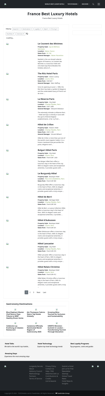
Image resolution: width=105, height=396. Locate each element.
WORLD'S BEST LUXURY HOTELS (54, 4)
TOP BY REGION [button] (73, 4)
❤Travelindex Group (62, 393)
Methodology (34, 374)
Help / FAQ (50, 371)
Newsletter (66, 371)
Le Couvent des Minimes (50, 43)
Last (44, 292)
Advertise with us (52, 374)
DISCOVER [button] (85, 4)
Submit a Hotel (67, 366)
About (31, 369)
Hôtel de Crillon (46, 124)
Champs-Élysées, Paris (52, 104)
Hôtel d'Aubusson (47, 220)
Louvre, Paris (49, 79)
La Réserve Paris (46, 99)
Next (38, 292)
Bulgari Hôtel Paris (47, 150)
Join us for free (67, 369)
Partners (32, 376)
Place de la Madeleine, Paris (54, 179)
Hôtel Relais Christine (49, 266)
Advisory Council (35, 371)
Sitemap (65, 374)
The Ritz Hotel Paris (48, 73)
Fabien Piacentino (57, 55)
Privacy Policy (51, 366)
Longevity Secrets (36, 366)
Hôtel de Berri (45, 196)
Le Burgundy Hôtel (47, 173)
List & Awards (51, 381)
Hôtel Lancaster (46, 243)
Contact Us (50, 369)
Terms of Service (35, 378)
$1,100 (49, 53)
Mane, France (49, 51)
